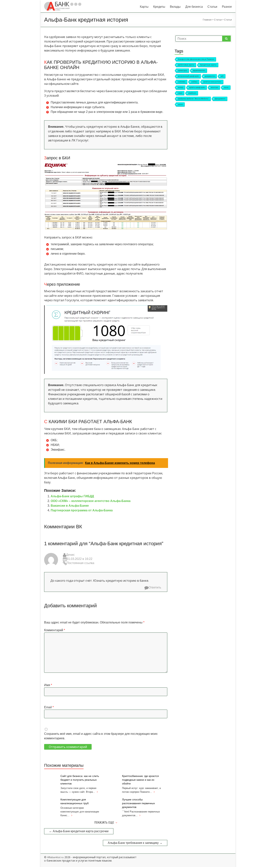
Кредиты (159, 6)
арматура (182, 70)
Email (49, 707)
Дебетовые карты (186, 65)
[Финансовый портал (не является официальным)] (62, 3)
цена (180, 104)
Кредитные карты (208, 65)
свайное (192, 93)
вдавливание (199, 70)
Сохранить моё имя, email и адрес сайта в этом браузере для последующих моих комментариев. (101, 736)
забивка (181, 82)
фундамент (220, 99)
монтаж (214, 87)
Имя (48, 685)
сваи (180, 93)
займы (194, 82)
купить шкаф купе (197, 87)
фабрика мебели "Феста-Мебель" (193, 99)
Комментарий (54, 630)
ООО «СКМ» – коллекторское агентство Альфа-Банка (90, 501)
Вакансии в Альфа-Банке (70, 505)
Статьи (212, 6)
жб (222, 76)
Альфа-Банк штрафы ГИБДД (72, 496)
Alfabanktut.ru (55, 857)
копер (180, 87)
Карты (144, 6)
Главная (207, 19)
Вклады (175, 6)
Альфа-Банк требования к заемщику (135, 842)
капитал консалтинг (212, 82)
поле (226, 87)
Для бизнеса (194, 6)
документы (210, 76)
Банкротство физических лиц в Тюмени (196, 59)
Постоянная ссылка (80, 563)
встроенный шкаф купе (188, 76)
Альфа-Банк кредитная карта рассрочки (79, 831)
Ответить (155, 587)
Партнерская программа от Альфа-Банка (82, 510)
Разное (227, 6)
